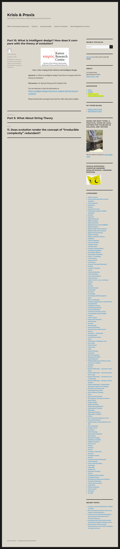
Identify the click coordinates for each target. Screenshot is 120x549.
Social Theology (92, 461)
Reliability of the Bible (94, 440)
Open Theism (92, 400)
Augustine (91, 217)
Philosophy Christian (94, 412)
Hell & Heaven (92, 321)
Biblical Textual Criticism (95, 233)
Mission (90, 367)
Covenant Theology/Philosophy (97, 264)
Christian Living (93, 244)
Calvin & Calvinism (61, 26)
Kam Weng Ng (11, 54)
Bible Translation (93, 221)
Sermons (90, 453)
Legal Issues (91, 347)
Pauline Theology (93, 404)
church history (92, 258)
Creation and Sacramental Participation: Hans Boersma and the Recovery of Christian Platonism (100, 516)
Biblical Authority (93, 223)
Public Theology (93, 432)
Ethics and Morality (94, 300)
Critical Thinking (93, 274)
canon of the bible (93, 242)
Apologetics (10, 59)
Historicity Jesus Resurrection (97, 329)
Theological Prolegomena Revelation (99, 479)
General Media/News (94, 309)
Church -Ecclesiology (94, 256)
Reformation (92, 436)
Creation (90, 266)
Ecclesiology (91, 290)
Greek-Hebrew (92, 317)
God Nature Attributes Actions (97, 311)
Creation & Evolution (94, 268)
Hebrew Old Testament (95, 319)
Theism (90, 473)
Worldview (10, 67)
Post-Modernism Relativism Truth (98, 418)
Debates (90, 282)
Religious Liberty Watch (95, 109)
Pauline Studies (92, 402)
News (89, 394)
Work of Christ (92, 489)
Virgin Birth (91, 485)
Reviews (90, 446)
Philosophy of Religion (94, 414)
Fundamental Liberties (94, 307)
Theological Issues (93, 477)
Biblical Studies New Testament (97, 229)
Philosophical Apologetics (95, 406)
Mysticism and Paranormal (96, 388)
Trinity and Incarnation (95, 483)
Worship (90, 493)
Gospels (90, 315)
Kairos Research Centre (95, 111)
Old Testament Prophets (95, 396)
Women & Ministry (93, 487)
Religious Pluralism (93, 442)
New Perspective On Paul (79, 26)
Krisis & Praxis (20, 14)
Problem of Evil (92, 428)
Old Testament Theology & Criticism (99, 398)
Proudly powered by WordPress (27, 541)
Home (90, 90)
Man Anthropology (93, 355)
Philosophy (91, 410)
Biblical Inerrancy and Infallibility (98, 225)
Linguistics (91, 353)
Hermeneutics (92, 325)
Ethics (90, 298)
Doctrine (90, 286)
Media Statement (93, 359)
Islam (89, 339)
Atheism (90, 215)
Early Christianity (93, 288)
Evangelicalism (92, 304)
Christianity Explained (94, 250)
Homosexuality (45, 26)
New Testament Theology (95, 392)
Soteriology (91, 465)
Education (91, 292)
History (90, 331)
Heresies (90, 323)
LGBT (89, 349)
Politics (90, 416)
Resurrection (92, 444)
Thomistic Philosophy (94, 481)
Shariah (90, 457)
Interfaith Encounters (94, 337)
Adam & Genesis (93, 197)
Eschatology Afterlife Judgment (97, 296)
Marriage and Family (94, 357)
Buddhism (91, 238)
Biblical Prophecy (93, 227)
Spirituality (91, 467)
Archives (90, 92)
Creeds (90, 270)
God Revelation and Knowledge (97, 313)
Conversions (91, 262)
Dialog (90, 284)
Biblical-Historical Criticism (96, 236)
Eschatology (91, 294)
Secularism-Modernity (95, 451)
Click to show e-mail (92, 76)
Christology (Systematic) (95, 254)
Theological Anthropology (96, 475)
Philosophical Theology (95, 408)
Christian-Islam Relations (96, 248)
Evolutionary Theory (94, 306)
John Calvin (91, 343)
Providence (91, 430)
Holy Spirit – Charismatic (95, 333)
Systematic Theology (94, 471)
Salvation (90, 448)
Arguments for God (93, 209)
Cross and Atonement (94, 276)
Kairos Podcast (16, 63)
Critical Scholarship (94, 272)
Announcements (93, 203)
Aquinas (90, 207)
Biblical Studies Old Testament (97, 231)
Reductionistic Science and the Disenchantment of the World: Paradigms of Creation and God (100, 526)
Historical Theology (94, 327)
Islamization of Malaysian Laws (97, 341)
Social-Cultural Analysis (95, 463)
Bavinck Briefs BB (93, 219)
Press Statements (93, 426)
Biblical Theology (93, 235)
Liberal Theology (93, 351)
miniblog (90, 365)
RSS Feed (89, 57)
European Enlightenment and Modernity (100, 302)
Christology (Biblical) (94, 252)
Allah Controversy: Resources (18, 26)
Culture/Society (92, 278)
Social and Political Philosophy (97, 459)
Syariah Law (91, 469)
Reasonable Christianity (14, 65)
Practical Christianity (94, 420)
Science (35, 26)
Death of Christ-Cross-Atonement (98, 280)
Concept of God (92, 260)
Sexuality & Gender (93, 455)
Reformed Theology (94, 438)
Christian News (92, 246)
